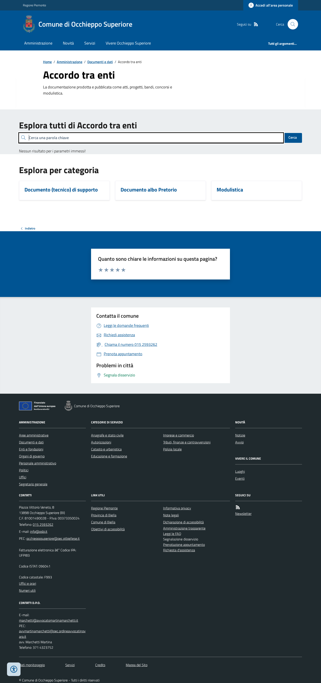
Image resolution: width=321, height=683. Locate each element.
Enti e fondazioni (31, 449)
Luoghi (240, 471)
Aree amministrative (33, 435)
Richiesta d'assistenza (179, 550)
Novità (68, 43)
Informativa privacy (177, 508)
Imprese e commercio (178, 435)
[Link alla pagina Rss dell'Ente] (237, 507)
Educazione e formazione (109, 456)
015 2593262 (43, 524)
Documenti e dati (100, 61)
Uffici (22, 477)
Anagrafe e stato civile (107, 435)
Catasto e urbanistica (106, 449)
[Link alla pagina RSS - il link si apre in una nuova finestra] (256, 24)
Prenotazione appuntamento (184, 544)
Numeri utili (27, 590)
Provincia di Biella (103, 515)
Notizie (240, 435)
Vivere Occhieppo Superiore (128, 43)
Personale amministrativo (37, 463)
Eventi (240, 478)
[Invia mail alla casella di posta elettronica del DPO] (48, 620)
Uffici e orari (27, 583)
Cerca (292, 137)
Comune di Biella (103, 522)
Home (47, 61)
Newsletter (243, 513)
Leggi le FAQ (172, 533)
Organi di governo (32, 456)
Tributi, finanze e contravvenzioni (187, 442)
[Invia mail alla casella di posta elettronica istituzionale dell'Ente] (38, 531)
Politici (23, 470)
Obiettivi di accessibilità (108, 529)
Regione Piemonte (34, 5)
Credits (100, 664)
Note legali (171, 515)
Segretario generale (33, 484)
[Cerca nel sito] (291, 24)
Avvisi (239, 442)
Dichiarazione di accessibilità (183, 522)
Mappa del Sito (136, 664)
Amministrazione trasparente (184, 528)
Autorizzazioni (101, 442)
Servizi (89, 43)
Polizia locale (172, 449)
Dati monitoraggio (32, 664)
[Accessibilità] (13, 669)
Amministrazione (38, 43)
